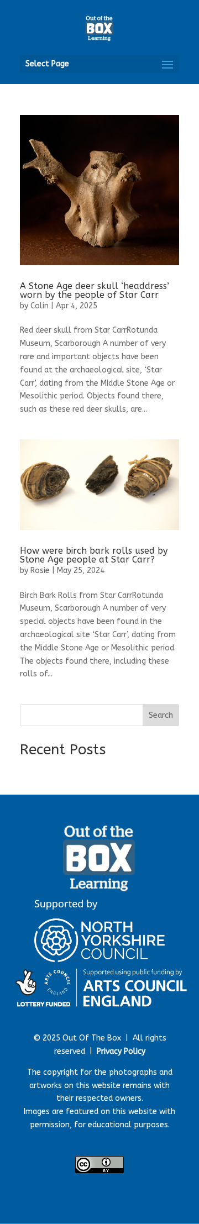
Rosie (40, 570)
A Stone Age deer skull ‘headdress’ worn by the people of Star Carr (94, 290)
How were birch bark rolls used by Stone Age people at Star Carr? (93, 555)
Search (161, 715)
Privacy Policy (121, 1051)
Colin (39, 306)
